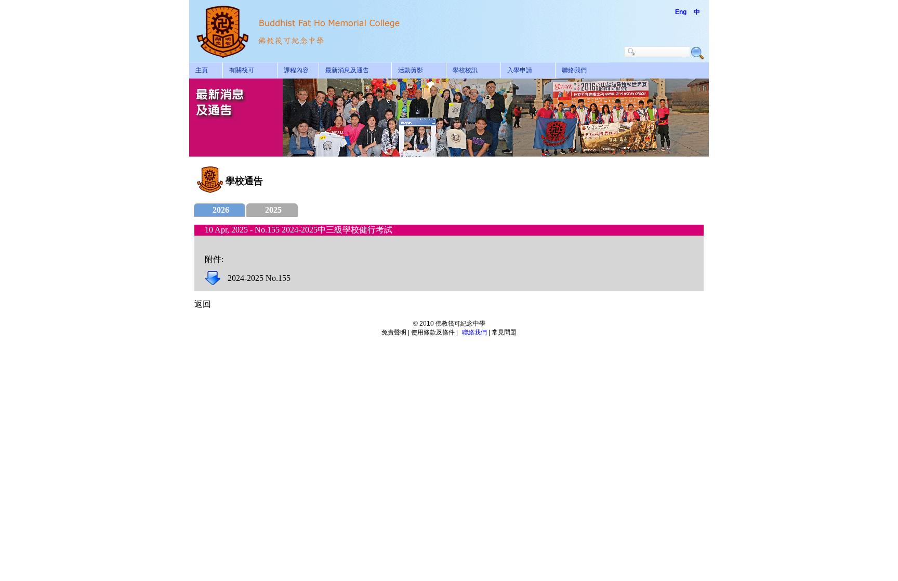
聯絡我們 (574, 70)
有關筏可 (241, 70)
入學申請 (519, 70)
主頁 (201, 70)
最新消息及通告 (347, 70)
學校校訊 (465, 70)
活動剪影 (410, 70)
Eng (680, 12)
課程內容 (296, 70)
